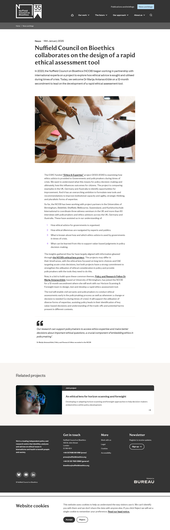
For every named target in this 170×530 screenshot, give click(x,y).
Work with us (106, 440)
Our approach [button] (119, 15)
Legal (103, 444)
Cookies (104, 448)
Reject (82, 519)
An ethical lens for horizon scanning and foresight (96, 396)
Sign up (135, 446)
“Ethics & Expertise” (73, 174)
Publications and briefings (122, 6)
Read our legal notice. (119, 511)
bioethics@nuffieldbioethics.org (76, 465)
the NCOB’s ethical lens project (68, 257)
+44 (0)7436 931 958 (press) (75, 452)
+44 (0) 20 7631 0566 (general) (76, 461)
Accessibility (106, 452)
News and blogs (146, 6)
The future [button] (100, 15)
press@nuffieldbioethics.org (74, 456)
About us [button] (138, 15)
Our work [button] (82, 15)
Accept (69, 519)
